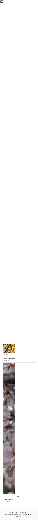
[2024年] (9, 428)
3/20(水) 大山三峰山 (9, 358)
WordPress (14, 514)
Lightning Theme (22, 514)
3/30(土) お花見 (8, 499)
